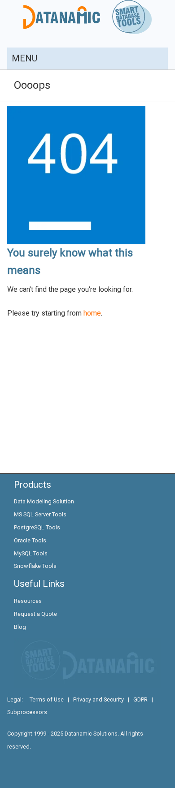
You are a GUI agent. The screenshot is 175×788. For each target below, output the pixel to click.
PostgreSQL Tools (37, 527)
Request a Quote (35, 613)
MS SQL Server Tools (40, 514)
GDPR (140, 699)
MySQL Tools (31, 553)
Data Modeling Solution (44, 501)
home (92, 313)
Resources (28, 600)
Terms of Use (47, 699)
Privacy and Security (98, 699)
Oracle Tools (30, 540)
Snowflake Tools (35, 566)
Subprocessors (27, 712)
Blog (20, 626)
